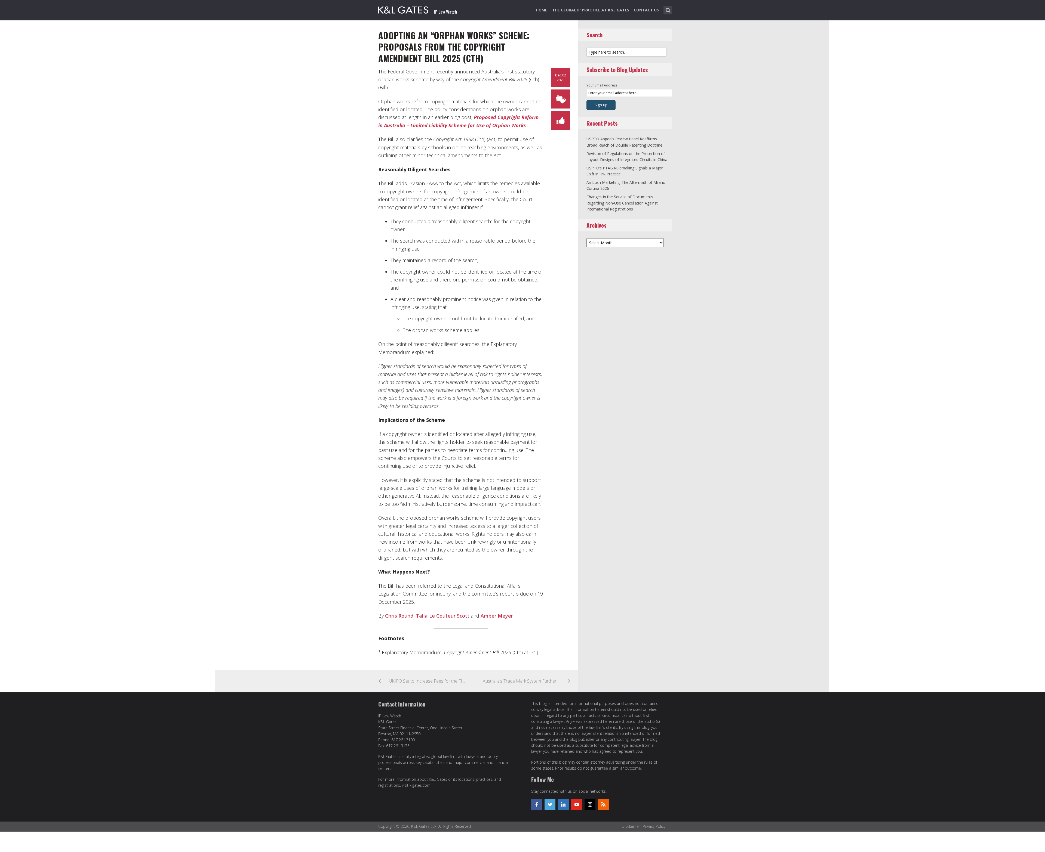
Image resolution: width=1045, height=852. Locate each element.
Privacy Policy (654, 826)
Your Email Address (601, 85)
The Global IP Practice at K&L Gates (590, 10)
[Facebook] (536, 804)
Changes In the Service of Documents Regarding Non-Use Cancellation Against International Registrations (622, 203)
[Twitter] (550, 804)
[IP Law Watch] (417, 9)
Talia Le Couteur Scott (442, 615)
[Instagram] (590, 804)
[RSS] (603, 804)
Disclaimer (631, 826)
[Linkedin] (563, 804)
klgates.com (420, 785)
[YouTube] (576, 804)
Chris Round (399, 615)
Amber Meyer (497, 615)
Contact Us (646, 10)
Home (541, 10)
